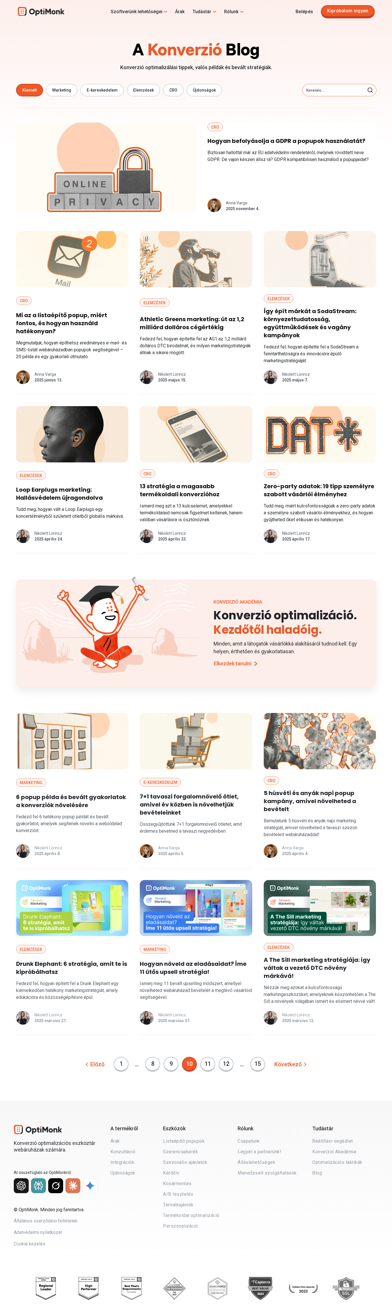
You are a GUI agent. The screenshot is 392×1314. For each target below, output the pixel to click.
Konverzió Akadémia (334, 1151)
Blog (317, 1173)
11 (210, 1062)
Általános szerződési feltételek (45, 1221)
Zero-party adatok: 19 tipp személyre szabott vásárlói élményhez (319, 490)
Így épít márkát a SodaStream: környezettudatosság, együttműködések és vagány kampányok (310, 323)
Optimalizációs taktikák (337, 1162)
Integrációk (122, 1162)
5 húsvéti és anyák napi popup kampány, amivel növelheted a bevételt (310, 801)
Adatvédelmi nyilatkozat (38, 1232)
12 (228, 1062)
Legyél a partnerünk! (259, 1151)
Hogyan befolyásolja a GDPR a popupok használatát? (286, 141)
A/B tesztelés (178, 1194)
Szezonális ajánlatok (185, 1162)
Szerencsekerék (180, 1151)
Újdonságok (122, 1173)
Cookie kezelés (29, 1244)
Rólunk (231, 11)
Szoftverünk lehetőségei (136, 11)
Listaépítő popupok (184, 1141)
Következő (288, 1064)
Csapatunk (249, 1141)
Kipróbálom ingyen (347, 10)
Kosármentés (177, 1183)
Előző (97, 1064)
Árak (180, 11)
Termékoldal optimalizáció (191, 1215)
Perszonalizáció (180, 1226)
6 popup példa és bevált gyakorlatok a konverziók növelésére (71, 801)
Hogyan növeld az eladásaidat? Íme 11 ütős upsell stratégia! (193, 968)
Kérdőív (171, 1173)
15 (260, 1062)
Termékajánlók (178, 1205)
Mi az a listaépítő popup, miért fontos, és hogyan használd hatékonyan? (61, 323)
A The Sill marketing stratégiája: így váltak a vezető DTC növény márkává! (317, 968)
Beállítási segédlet (332, 1141)
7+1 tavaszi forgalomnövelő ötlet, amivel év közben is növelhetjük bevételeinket (189, 804)
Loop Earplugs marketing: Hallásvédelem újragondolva (59, 494)
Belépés (304, 11)
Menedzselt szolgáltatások (267, 1173)
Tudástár (202, 11)
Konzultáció (123, 1151)
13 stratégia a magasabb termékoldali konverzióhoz (180, 490)
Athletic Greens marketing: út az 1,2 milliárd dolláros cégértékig (192, 323)
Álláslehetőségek (256, 1162)
